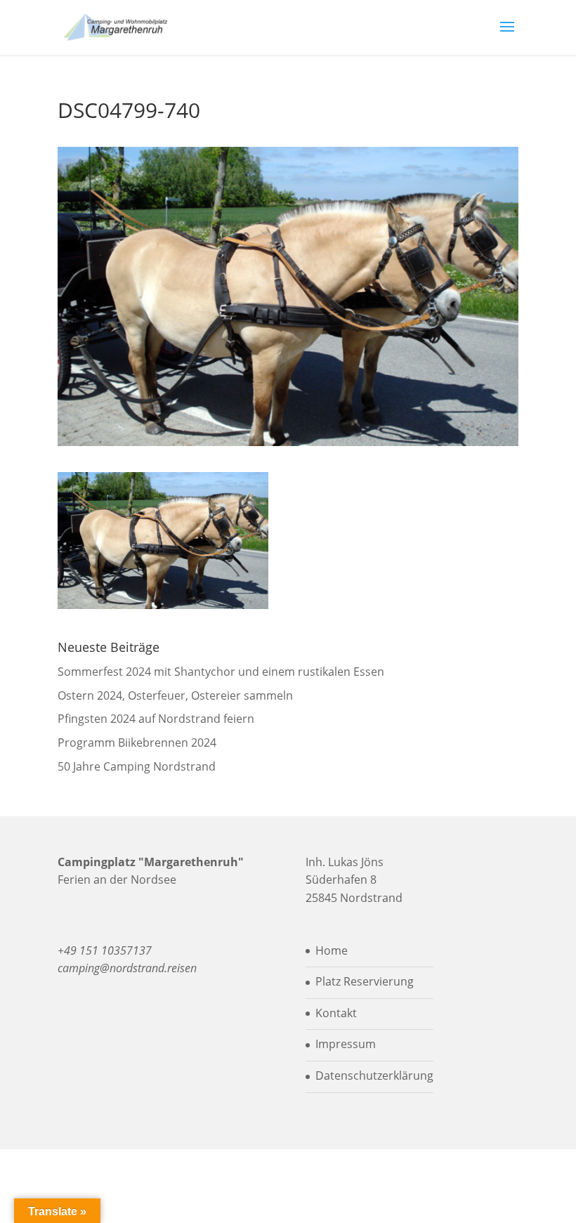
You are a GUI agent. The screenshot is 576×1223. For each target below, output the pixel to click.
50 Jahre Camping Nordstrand (137, 766)
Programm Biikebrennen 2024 (137, 742)
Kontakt (336, 1013)
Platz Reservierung (364, 981)
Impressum (345, 1044)
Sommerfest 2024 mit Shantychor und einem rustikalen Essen (221, 671)
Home (331, 950)
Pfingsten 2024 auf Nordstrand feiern (156, 718)
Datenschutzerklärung (374, 1075)
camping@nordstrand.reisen (127, 968)
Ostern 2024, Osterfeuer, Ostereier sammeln (175, 695)
